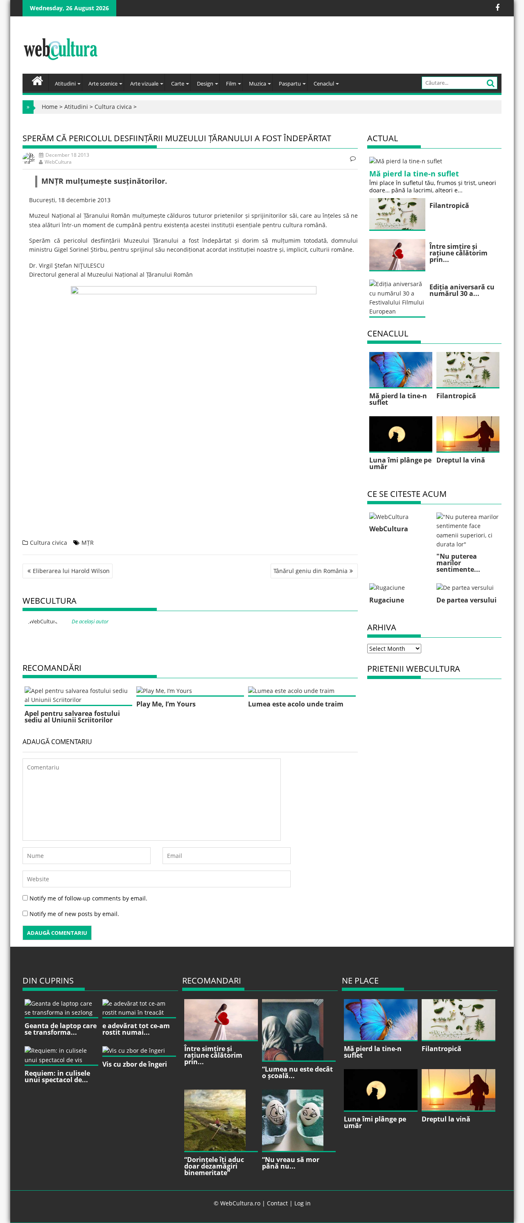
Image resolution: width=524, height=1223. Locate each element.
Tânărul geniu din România (310, 571)
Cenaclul (324, 83)
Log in (302, 1203)
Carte (177, 83)
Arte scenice (102, 83)
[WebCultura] (37, 80)
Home (50, 107)
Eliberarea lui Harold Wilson (71, 571)
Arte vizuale (144, 83)
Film (231, 83)
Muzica (257, 83)
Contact (277, 1203)
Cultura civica (113, 107)
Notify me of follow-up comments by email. (88, 898)
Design (205, 83)
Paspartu (290, 83)
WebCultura (58, 161)
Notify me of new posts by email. (74, 914)
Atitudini (65, 83)
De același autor (90, 621)
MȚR (87, 542)
